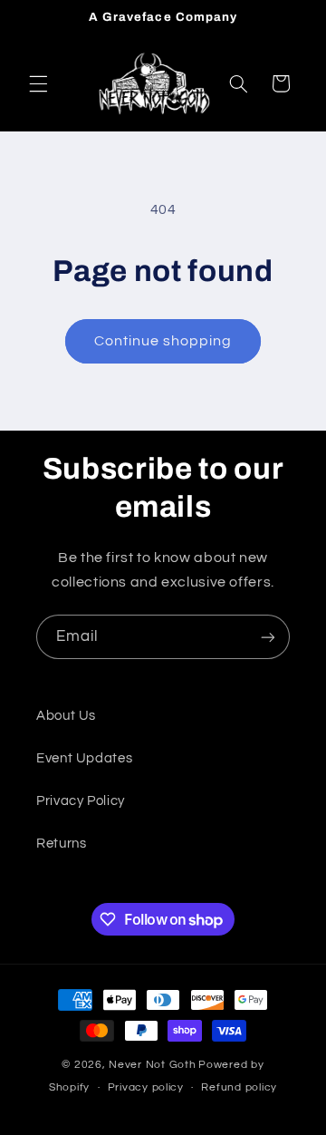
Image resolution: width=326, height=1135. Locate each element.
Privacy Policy (80, 801)
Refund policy (239, 1087)
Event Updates (84, 758)
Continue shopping (163, 341)
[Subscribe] (268, 637)
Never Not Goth (152, 1065)
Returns (61, 843)
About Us (66, 716)
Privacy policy (146, 1087)
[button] (38, 83)
